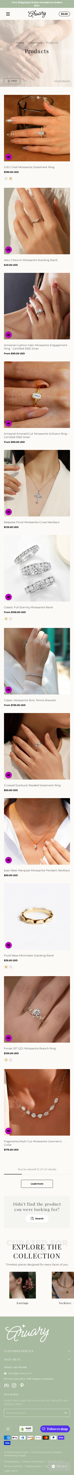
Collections (35, 42)
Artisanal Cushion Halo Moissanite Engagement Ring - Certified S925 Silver (35, 346)
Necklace (65, 1303)
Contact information (33, 1461)
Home (20, 42)
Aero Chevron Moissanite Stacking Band (30, 260)
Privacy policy (11, 1461)
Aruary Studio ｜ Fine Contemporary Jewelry (37, 1452)
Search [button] (39, 1218)
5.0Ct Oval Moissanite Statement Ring (29, 167)
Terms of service (13, 1466)
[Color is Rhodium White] (10, 618)
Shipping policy (33, 1466)
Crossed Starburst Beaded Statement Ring (32, 785)
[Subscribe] (65, 1413)
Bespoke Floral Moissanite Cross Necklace (31, 522)
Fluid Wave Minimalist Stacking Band (29, 955)
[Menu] (8, 14)
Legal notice (11, 1470)
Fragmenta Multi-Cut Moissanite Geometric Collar (33, 1143)
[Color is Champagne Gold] (6, 618)
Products (52, 42)
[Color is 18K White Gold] (6, 178)
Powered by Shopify (15, 1455)
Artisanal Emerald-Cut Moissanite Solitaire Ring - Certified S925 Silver (36, 435)
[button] (8, 157)
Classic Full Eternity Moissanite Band (28, 607)
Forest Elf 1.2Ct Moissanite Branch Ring (30, 1048)
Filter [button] (14, 81)
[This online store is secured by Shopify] (26, 1429)
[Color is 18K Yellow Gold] (10, 178)
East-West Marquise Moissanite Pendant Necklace (37, 870)
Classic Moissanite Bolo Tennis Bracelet (30, 700)
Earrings (22, 1303)
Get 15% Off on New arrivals (37, 3)
